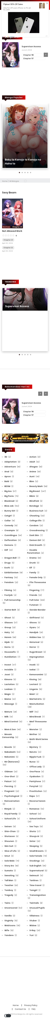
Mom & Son (12, 729)
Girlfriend (36, 617)
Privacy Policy (30, 1005)
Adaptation (12, 461)
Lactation (11, 684)
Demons (10, 545)
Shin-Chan (11, 831)
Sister (34, 841)
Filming (10, 590)
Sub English (37, 865)
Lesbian (10, 689)
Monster (35, 729)
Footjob (10, 595)
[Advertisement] (25, 980)
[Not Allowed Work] (12, 213)
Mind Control (13, 721)
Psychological (13, 796)
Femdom (11, 582)
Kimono (10, 679)
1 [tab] (19, 172)
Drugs (9, 562)
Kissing (35, 679)
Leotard (35, 684)
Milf (33, 711)
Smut (9, 855)
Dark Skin (36, 535)
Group (10, 627)
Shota (34, 831)
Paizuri (10, 781)
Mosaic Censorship (10, 736)
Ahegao (35, 466)
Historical (36, 642)
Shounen (10, 841)
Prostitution (38, 791)
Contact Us (20, 1009)
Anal (8, 471)
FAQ (33, 1009)
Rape (34, 796)
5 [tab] (30, 172)
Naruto (35, 752)
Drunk (34, 562)
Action (34, 456)
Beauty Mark (38, 486)
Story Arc (11, 865)
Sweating (11, 875)
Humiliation (12, 656)
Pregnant (11, 791)
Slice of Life (12, 851)
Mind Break (37, 716)
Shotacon (11, 836)
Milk (8, 716)
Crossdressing (38, 530)
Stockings (36, 860)
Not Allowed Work (12, 231)
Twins (8, 903)
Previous (4, 55)
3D (7, 456)
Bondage (36, 505)
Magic (9, 694)
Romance (36, 808)
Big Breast (37, 491)
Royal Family (12, 813)
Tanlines (35, 880)
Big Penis (11, 496)
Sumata (10, 870)
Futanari (35, 604)
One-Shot (11, 776)
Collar (9, 520)
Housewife (11, 652)
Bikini (33, 496)
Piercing (10, 786)
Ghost (9, 617)
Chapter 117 (28, 58)
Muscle (10, 747)
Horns (9, 647)
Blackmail (11, 501)
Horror (34, 647)
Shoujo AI (36, 836)
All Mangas (14, 181)
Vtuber (34, 920)
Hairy (9, 632)
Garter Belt (12, 609)
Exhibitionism (13, 572)
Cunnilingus (13, 535)
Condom (36, 525)
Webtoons (12, 925)
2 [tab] (22, 172)
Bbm (33, 481)
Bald (8, 481)
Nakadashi (12, 752)
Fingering (36, 590)
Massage (10, 704)
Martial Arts (37, 699)
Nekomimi (11, 756)
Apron (9, 476)
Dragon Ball (12, 557)
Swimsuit (36, 875)
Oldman (10, 771)
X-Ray (34, 930)
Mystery (35, 747)
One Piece (36, 771)
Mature (10, 711)
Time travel (36, 885)
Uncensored (13, 907)
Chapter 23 (8, 240)
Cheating (37, 515)
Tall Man (10, 880)
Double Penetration (35, 551)
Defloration (12, 540)
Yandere (10, 935)
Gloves (34, 622)
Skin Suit (10, 846)
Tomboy (10, 890)
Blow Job (11, 505)
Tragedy (10, 895)
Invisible (10, 669)
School (35, 813)
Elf (32, 567)
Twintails (35, 903)
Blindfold (35, 501)
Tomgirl (34, 890)
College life (37, 520)
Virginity (11, 920)
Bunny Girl (11, 510)
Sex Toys (36, 826)
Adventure (12, 466)
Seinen (10, 826)
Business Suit (38, 510)
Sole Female (38, 855)
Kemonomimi (38, 674)
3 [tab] (25, 172)
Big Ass (10, 491)
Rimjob (9, 808)
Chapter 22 (8, 247)
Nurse (34, 761)
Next (46, 55)
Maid (33, 694)
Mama (10, 699)
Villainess (35, 915)
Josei (8, 674)
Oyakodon (36, 776)
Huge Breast (37, 652)
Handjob (36, 632)
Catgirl (9, 515)
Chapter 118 (28, 55)
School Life (12, 818)
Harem (10, 637)
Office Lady (37, 766)
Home (5, 181)
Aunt (34, 476)
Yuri (33, 935)
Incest (10, 664)
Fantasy (11, 577)
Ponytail (35, 786)
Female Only (37, 577)
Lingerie (35, 689)
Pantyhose (37, 781)
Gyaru (34, 627)
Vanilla (9, 915)
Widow (34, 925)
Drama (35, 557)
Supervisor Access (31, 46)
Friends (35, 595)
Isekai (34, 669)
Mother (35, 734)
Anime (35, 471)
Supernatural (38, 870)
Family (34, 572)
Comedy (11, 525)
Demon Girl (37, 540)
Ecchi (8, 567)
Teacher (11, 885)
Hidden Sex (37, 637)
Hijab (8, 642)
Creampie (11, 530)
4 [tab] (27, 172)
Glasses (10, 622)
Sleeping (35, 846)
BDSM (8, 486)
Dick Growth (37, 545)
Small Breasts (38, 851)
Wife (8, 930)
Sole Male (11, 860)
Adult (34, 461)
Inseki (34, 664)
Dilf (8, 550)
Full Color (37, 600)
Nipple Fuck (36, 756)
